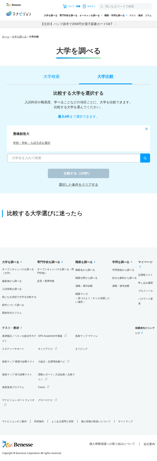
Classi (41, 387)
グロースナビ (45, 400)
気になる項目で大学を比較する (19, 297)
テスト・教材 (136, 15)
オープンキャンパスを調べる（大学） (18, 271)
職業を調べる (84, 262)
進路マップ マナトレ (86, 336)
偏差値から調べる (12, 281)
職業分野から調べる (86, 278)
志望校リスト (145, 274)
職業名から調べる (85, 270)
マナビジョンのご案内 (14, 421)
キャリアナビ (45, 348)
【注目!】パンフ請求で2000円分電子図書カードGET (76, 24)
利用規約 (39, 421)
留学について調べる (13, 305)
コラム (148, 15)
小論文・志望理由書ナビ (51, 361)
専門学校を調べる (68, 15)
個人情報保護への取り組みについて (112, 443)
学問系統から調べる (123, 270)
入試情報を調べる (12, 289)
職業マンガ (92, 298)
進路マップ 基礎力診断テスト (18, 361)
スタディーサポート (13, 348)
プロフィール (145, 290)
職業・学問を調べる (114, 15)
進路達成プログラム (13, 387)
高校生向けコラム (12, 312)
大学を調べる (50, 15)
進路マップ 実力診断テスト (17, 374)
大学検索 (51, 76)
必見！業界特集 (45, 281)
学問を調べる (120, 262)
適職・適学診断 (84, 286)
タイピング (81, 348)
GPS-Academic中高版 (50, 336)
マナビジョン (18, 14)
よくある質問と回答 (63, 421)
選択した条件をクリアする (78, 184)
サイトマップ (125, 421)
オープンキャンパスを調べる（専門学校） (55, 271)
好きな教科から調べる (124, 278)
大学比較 (105, 76)
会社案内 (149, 444)
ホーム (5, 36)
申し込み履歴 (145, 282)
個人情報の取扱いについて (96, 421)
